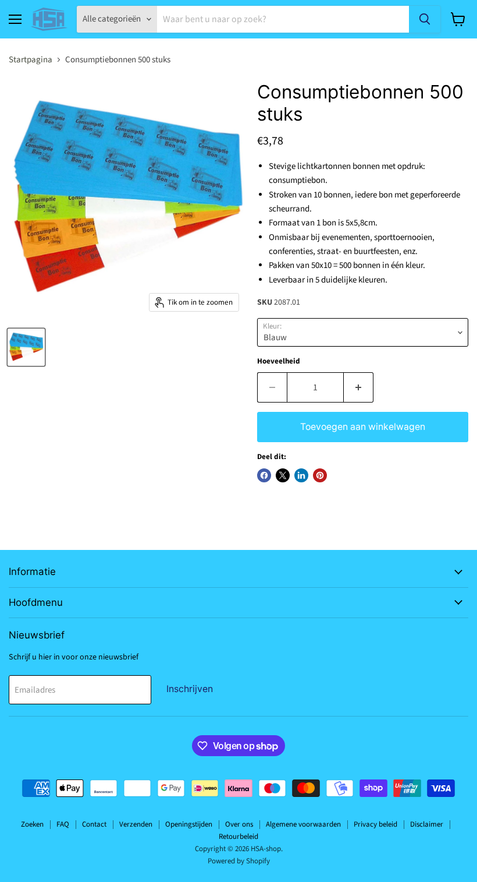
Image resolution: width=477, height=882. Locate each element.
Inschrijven (189, 688)
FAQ (62, 824)
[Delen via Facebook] (264, 475)
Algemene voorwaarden (303, 824)
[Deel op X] (283, 475)
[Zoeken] (424, 19)
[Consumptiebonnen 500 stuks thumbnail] (26, 347)
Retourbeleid (238, 836)
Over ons (239, 824)
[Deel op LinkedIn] (301, 475)
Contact (94, 824)
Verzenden (135, 824)
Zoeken (32, 824)
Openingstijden (188, 824)
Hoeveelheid (278, 361)
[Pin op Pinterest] (320, 475)
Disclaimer (426, 824)
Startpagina (30, 60)
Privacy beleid (375, 824)
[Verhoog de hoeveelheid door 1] (358, 387)
